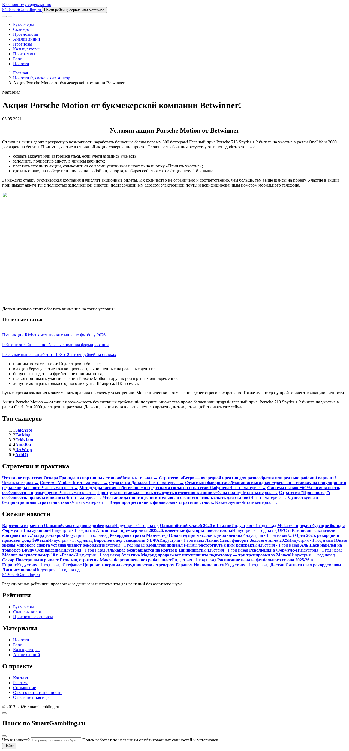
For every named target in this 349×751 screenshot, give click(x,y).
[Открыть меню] (10, 16)
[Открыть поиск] (4, 16)
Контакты (22, 677)
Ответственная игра (31, 697)
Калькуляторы (26, 49)
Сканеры (21, 29)
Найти (9, 746)
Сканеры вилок (27, 611)
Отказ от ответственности (37, 692)
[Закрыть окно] (4, 713)
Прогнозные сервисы (33, 616)
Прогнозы (22, 44)
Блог (17, 58)
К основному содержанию (26, 4)
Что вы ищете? (16, 740)
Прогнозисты (25, 34)
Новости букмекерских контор (41, 78)
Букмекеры (23, 24)
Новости (21, 63)
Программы (24, 54)
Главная (20, 73)
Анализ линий (26, 39)
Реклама (20, 682)
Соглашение (24, 687)
